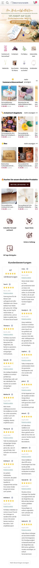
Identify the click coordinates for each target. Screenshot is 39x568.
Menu (3, 3)
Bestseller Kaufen (18, 184)
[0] (34, 2)
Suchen (7, 3)
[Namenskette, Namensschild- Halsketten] (19, 2)
